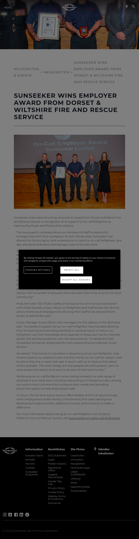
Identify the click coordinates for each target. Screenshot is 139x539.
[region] (69, 269)
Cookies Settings (38, 270)
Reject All (72, 270)
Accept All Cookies (76, 280)
